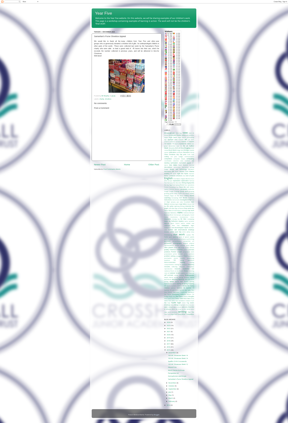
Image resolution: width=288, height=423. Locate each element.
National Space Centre (172, 223)
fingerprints (190, 183)
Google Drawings (174, 191)
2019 (169, 338)
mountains (167, 219)
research (177, 269)
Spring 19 (187, 284)
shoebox (108, 99)
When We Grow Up (178, 309)
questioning (190, 258)
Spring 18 (180, 284)
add (187, 135)
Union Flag (185, 303)
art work (191, 139)
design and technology (178, 169)
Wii (185, 309)
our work (179, 234)
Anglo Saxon (173, 137)
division (181, 171)
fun (177, 187)
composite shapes (179, 159)
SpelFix (186, 281)
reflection (182, 266)
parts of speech (184, 237)
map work (191, 210)
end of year (190, 176)
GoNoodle (191, 189)
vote (192, 305)
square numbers (171, 286)
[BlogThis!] (123, 96)
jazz (178, 202)
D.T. (193, 163)
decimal (191, 165)
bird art (177, 148)
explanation (176, 181)
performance (183, 239)
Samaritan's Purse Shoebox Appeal (180, 379)
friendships (172, 187)
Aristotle (181, 139)
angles (166, 137)
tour (177, 300)
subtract (173, 288)
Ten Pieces (167, 294)
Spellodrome (168, 283)
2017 (169, 344)
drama (191, 171)
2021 (169, 332)
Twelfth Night (176, 303)
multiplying (190, 219)
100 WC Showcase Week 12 (178, 364)
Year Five (103, 13)
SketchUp (181, 279)
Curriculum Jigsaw (185, 163)
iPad (189, 200)
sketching (175, 279)
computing (190, 159)
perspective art (188, 241)
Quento (182, 258)
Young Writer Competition (185, 314)
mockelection (184, 217)
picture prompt (180, 245)
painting (175, 237)
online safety (186, 232)
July (170, 392)
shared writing (173, 277)
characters (186, 152)
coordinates (167, 161)
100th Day (179, 133)
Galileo (192, 187)
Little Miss (171, 208)
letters (185, 204)
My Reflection (173, 221)
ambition (191, 135)
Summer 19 (190, 288)
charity (101, 99)
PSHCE (186, 256)
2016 (169, 347)
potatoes (167, 252)
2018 (169, 341)
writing (182, 311)
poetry (166, 250)
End (184, 176)
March (171, 398)
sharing (181, 277)
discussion (191, 169)
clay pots (183, 154)
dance (166, 165)
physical (185, 243)
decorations (168, 167)
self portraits (168, 275)
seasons (183, 273)
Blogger (156, 415)
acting (184, 135)
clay (177, 154)
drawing (166, 174)
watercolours (177, 307)
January (173, 202)
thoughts (191, 296)
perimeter (167, 241)
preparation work (188, 252)
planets (170, 247)
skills (186, 279)
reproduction (168, 269)
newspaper (185, 225)
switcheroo (175, 290)
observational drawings (186, 230)
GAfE (187, 187)
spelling (192, 281)
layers (177, 204)
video (172, 305)
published (191, 256)
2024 (169, 322)
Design (166, 169)
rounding (191, 271)
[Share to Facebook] (128, 96)
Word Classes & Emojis (176, 370)
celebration (172, 152)
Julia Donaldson (185, 202)
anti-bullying (190, 137)
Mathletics (173, 213)
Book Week (172, 150)
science (172, 273)
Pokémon (180, 250)
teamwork (191, 292)
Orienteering (168, 235)
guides (171, 193)
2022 (169, 328)
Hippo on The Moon (177, 195)
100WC (185, 133)
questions (167, 260)
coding (166, 157)
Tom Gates (171, 300)
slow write (191, 279)
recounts (167, 267)
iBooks (185, 198)
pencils (176, 239)
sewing (176, 275)
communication (189, 156)
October (166, 232)
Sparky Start (179, 281)
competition (168, 159)
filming (184, 183)
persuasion (167, 243)
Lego (180, 204)
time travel (167, 298)
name (186, 221)
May (170, 395)
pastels (192, 237)
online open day (175, 232)
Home (127, 164)
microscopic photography (182, 215)
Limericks (188, 206)
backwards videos (185, 144)
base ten (179, 146)
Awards (176, 144)
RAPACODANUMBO (170, 262)
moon (192, 217)
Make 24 (171, 210)
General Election (174, 189)
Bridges (186, 150)
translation (182, 300)
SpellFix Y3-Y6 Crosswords (177, 361)
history (186, 196)
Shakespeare (189, 275)
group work (184, 191)
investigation (184, 200)
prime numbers (189, 254)
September (173, 389)
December (172, 353)
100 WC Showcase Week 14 (178, 355)
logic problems (179, 208)
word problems (172, 312)
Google (166, 191)
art (186, 139)
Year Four (167, 314)
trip (165, 303)
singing (192, 277)
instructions (168, 200)
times (173, 298)
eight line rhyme (182, 174)
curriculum (174, 163)
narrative (191, 221)
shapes (166, 277)
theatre (185, 296)
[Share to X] (126, 96)
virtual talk (182, 305)
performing (190, 239)
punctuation (168, 258)
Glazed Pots (172, 367)
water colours (168, 307)
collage (181, 156)
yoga (172, 314)
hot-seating (174, 198)
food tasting (175, 185)
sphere (175, 283)
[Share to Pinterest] (130, 96)
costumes (176, 161)
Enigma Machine (186, 178)
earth (174, 173)
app (165, 139)
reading (182, 262)
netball (188, 223)
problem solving (169, 256)
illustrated (191, 198)
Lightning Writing (179, 206)
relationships (190, 266)
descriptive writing (188, 167)
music (166, 221)
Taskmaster (176, 292)
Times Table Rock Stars (182, 298)
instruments (175, 200)
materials (167, 213)
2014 (169, 405)
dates (175, 165)
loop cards (187, 208)
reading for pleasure (180, 264)
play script (181, 247)
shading (181, 275)
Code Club (190, 154)
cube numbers (185, 161)
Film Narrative (177, 183)
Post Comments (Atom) (112, 169)
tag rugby (188, 290)
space (172, 281)
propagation (179, 256)
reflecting (174, 266)
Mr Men (183, 219)
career (166, 152)
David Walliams (183, 165)
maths (180, 212)
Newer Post (100, 164)
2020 (169, 335)
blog (182, 148)
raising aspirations (187, 260)
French (166, 187)
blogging (187, 148)
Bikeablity (172, 148)
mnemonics (174, 217)
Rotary (186, 271)
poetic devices (189, 247)
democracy (177, 167)
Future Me (182, 187)
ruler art (166, 273)
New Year (176, 225)
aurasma (178, 141)
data (170, 165)
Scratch (178, 273)
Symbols (181, 290)
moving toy (175, 219)
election (191, 173)
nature (183, 223)
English (168, 178)
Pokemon (173, 250)
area (175, 140)
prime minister (178, 254)
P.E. (193, 235)
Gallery (166, 189)
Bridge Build (180, 150)
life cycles (170, 206)
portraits (191, 250)
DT (171, 174)
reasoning (191, 264)
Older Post (153, 164)
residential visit (188, 269)
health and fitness (183, 193)
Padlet (166, 237)
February (169, 183)
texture (189, 294)
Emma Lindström (170, 176)
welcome (185, 307)
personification (177, 241)
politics (185, 249)
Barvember (172, 146)
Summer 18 (181, 288)
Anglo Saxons (182, 137)
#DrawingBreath (169, 133)
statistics (179, 286)
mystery (181, 221)
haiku (175, 193)
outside (188, 235)
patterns (166, 239)
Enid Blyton (176, 178)
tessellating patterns (179, 294)
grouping (191, 191)
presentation (168, 254)
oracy (192, 232)
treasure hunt (190, 300)
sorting (166, 281)
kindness (172, 204)
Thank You (172, 296)
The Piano (179, 296)
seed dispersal (190, 273)
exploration (185, 181)
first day (166, 185)
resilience (167, 271)
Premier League (176, 252)
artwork (166, 141)
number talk (172, 230)
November (173, 383)
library (189, 204)
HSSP (180, 198)
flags (170, 185)
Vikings (176, 305)
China (166, 154)
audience (172, 141)
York (175, 314)
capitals (192, 150)
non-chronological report (180, 228)
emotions (179, 176)
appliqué (170, 140)
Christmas (172, 154)
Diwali (187, 171)
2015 (169, 350)
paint (170, 237)
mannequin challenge (180, 210)
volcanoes (188, 305)
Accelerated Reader (175, 135)
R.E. (175, 260)
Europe (170, 181)
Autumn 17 (184, 142)
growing (166, 193)
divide (177, 171)
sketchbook (167, 279)
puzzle (176, 258)
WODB (188, 309)
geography (183, 189)
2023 (190, 133)
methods (186, 213)
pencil (171, 239)
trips (169, 303)
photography (177, 243)
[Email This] (121, 96)
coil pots (173, 156)
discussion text (169, 171)
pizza (187, 245)
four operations (189, 185)
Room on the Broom (177, 271)
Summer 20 (168, 290)
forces (182, 185)
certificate (179, 152)
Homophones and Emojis (177, 376)
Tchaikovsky (183, 292)
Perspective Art (173, 373)
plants (175, 247)
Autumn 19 (170, 144)
